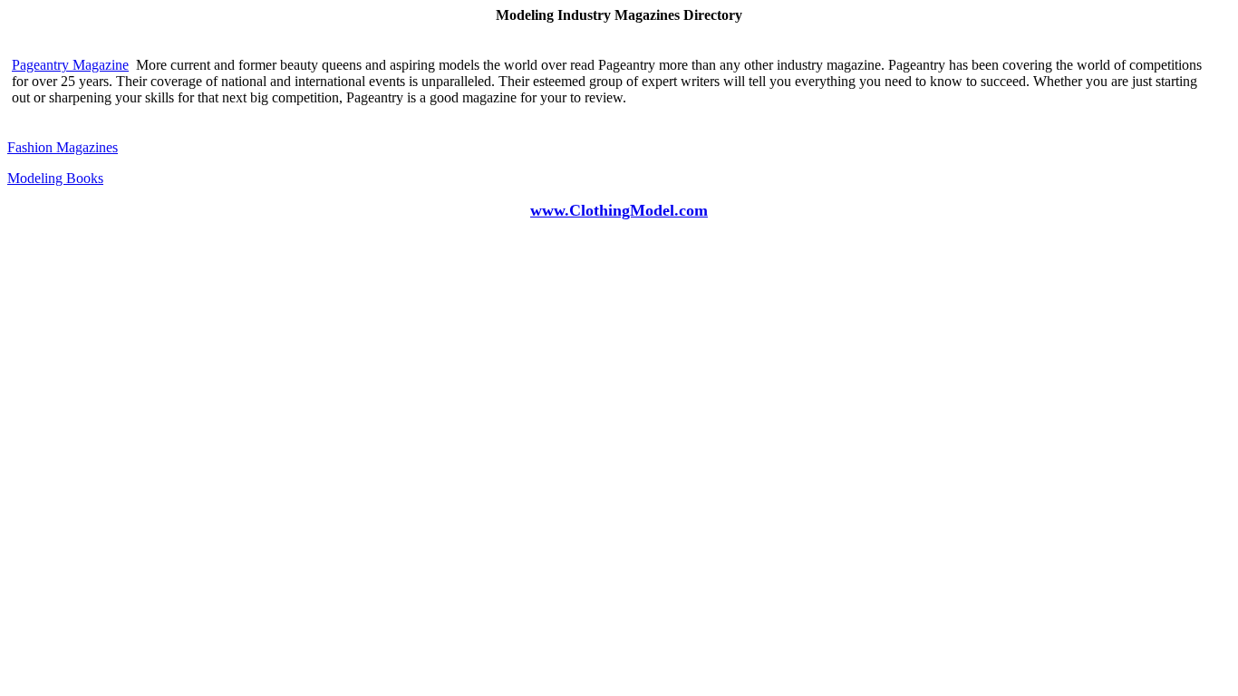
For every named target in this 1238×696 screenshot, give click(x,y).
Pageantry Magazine (70, 64)
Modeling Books (55, 178)
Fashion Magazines (62, 147)
